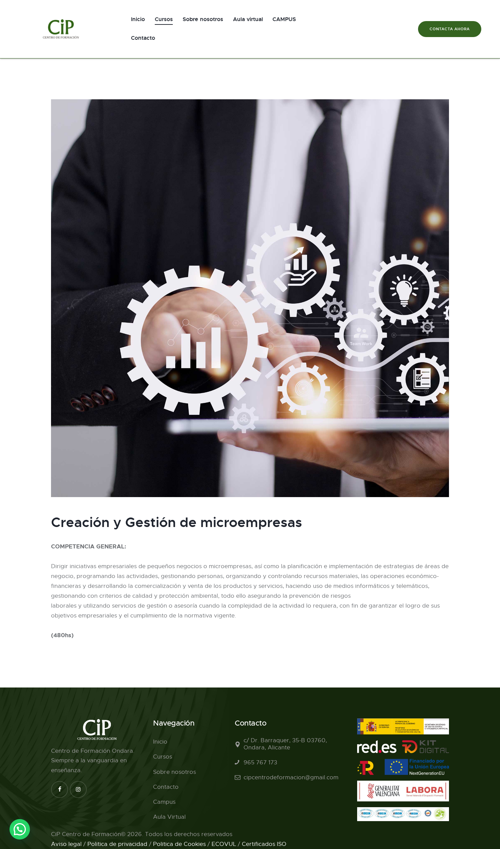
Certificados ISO (264, 844)
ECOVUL (224, 844)
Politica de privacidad (117, 844)
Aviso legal (66, 844)
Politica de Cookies (179, 844)
